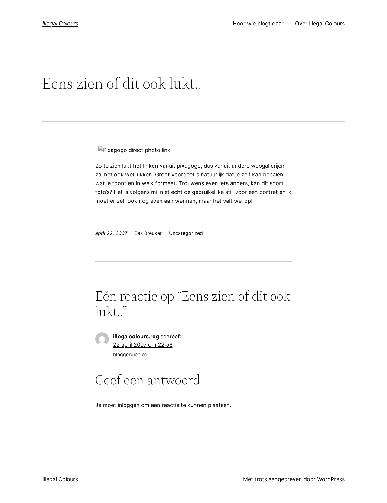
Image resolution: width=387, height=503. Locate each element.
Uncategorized (186, 233)
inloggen (129, 405)
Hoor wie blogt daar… (260, 23)
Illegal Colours (60, 23)
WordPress (331, 479)
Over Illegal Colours (320, 23)
